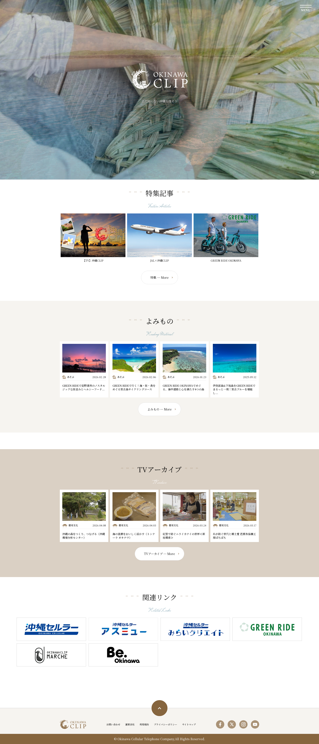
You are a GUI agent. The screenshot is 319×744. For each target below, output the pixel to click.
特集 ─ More (159, 277)
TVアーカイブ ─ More (159, 553)
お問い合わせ (113, 724)
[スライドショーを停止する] (313, 172)
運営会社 (130, 724)
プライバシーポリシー (165, 724)
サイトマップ (189, 724)
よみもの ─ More (159, 409)
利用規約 (144, 724)
